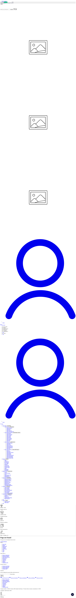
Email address (12, 574)
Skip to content (4, 1)
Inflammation (7, 475)
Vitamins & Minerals (8, 494)
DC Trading (6, 462)
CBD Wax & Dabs (10, 457)
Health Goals (5, 328)
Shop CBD (5, 326)
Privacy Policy (4, 582)
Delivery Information (5, 555)
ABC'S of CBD (7, 501)
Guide (4, 333)
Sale (3, 334)
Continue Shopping (3, 541)
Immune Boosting (7, 476)
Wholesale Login (5, 562)
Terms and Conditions (6, 581)
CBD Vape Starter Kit (10, 431)
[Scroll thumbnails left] (1, 597)
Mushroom (5, 329)
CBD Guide (7, 502)
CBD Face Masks (9, 445)
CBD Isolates (9, 453)
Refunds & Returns (5, 556)
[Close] (1, 592)
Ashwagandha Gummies (9, 492)
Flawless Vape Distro (5, 566)
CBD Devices (9, 428)
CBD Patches (9, 454)
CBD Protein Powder (10, 455)
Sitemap (3, 561)
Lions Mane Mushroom (8, 485)
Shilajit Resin (7, 496)
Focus (6, 474)
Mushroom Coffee (8, 482)
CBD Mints (8, 440)
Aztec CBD (6, 463)
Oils (3, 332)
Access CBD (7, 465)
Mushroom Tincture (8, 484)
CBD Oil (8, 450)
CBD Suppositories (10, 456)
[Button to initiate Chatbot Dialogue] (72, 594)
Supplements (5, 331)
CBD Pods (8, 429)
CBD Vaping (7, 426)
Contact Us (4, 559)
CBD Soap (8, 448)
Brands (4, 327)
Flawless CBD (4, 568)
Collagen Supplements (8, 497)
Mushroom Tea (7, 481)
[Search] (15, 9)
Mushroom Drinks (8, 479)
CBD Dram (8, 451)
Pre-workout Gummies (8, 490)
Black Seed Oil (7, 498)
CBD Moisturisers (10, 447)
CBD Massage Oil (10, 446)
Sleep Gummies (7, 489)
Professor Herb (7, 466)
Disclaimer (4, 558)
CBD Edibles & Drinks (8, 432)
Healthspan (6, 470)
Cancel (12, 9)
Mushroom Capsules (8, 480)
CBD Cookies (9, 435)
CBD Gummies (9, 438)
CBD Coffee (9, 436)
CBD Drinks (9, 437)
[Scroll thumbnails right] (3, 597)
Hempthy (6, 464)
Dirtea (6, 468)
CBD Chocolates (9, 434)
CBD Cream (9, 444)
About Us (4, 560)
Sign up (2, 575)
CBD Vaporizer (9, 430)
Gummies (5, 330)
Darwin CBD (7, 461)
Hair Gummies (7, 488)
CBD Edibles (9, 433)
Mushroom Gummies (8, 478)
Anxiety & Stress (7, 473)
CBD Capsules (9, 439)
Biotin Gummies (7, 491)
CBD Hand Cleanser (10, 452)
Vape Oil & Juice (9, 427)
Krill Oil (6, 495)
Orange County (7, 467)
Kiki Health (6, 469)
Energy (6, 472)
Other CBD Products (8, 449)
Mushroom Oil (7, 483)
